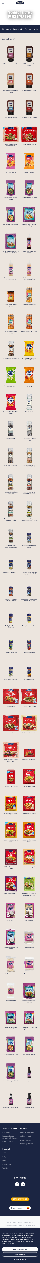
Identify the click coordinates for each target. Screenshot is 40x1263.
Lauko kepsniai (25, 1140)
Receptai (23, 1128)
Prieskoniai (17, 29)
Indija (4, 1160)
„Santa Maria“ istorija (10, 1128)
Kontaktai (6, 1132)
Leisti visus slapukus (20, 1249)
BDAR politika (7, 1142)
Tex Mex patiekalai (26, 1144)
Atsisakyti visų (20, 1254)
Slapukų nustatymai (20, 1259)
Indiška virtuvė (25, 1136)
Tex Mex (28, 29)
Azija (36, 29)
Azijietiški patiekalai (27, 1132)
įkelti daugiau (7, 1113)
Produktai (6, 1149)
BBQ (4, 1156)
